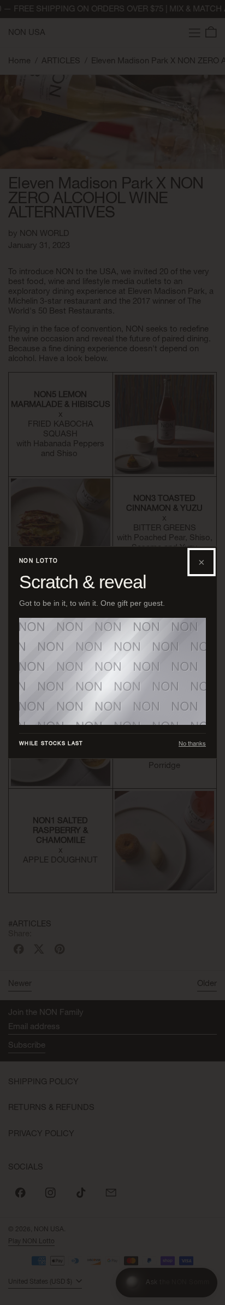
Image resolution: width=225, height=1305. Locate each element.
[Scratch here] (112, 671)
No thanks (192, 744)
